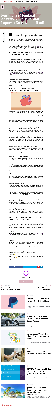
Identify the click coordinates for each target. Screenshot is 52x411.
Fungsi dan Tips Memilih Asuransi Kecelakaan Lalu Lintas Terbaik (37, 318)
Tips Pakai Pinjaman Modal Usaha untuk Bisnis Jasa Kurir (39, 352)
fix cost (42, 180)
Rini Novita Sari (4, 26)
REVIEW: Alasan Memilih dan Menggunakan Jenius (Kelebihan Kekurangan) (39, 371)
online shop (38, 46)
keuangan (32, 246)
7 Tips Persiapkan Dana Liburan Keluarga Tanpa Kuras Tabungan (37, 389)
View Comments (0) (25, 281)
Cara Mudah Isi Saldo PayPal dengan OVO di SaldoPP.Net (38, 299)
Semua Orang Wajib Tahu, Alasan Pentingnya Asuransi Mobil (38, 336)
